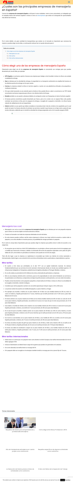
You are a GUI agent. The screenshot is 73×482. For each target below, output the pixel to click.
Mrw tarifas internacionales (16, 58)
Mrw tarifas (12, 56)
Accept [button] (62, 480)
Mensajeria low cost (14, 53)
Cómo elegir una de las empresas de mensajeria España (21, 51)
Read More (67, 480)
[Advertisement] (36, 30)
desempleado (41, 15)
